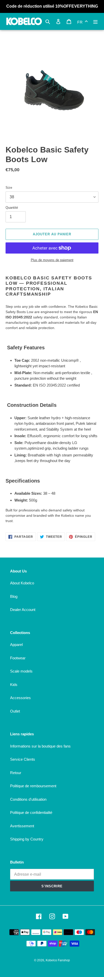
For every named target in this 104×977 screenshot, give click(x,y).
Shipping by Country (26, 839)
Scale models (21, 671)
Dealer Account (22, 609)
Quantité (12, 207)
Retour (15, 773)
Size (9, 187)
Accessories (20, 698)
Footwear (17, 658)
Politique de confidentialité (31, 812)
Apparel (16, 644)
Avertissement (22, 826)
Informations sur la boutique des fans (40, 746)
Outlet (15, 711)
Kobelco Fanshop (58, 960)
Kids (13, 684)
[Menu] (95, 21)
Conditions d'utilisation (28, 799)
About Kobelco (22, 583)
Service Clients (22, 759)
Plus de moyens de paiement (52, 260)
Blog (13, 596)
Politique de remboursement (33, 786)
